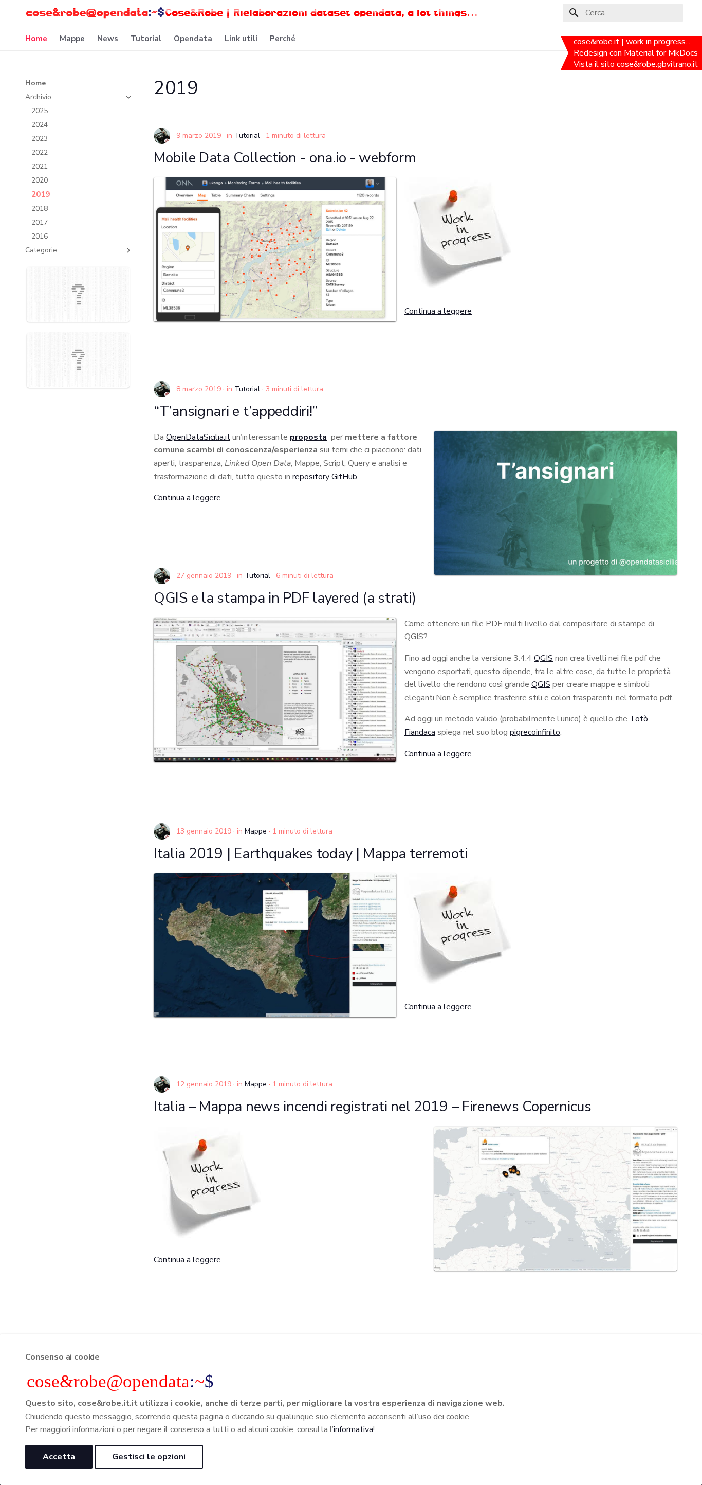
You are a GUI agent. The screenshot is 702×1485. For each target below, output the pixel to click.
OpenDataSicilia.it (198, 437)
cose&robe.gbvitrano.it (658, 64)
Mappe (72, 39)
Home (36, 39)
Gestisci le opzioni (149, 1456)
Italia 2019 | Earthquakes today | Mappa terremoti (310, 853)
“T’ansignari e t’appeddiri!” (236, 411)
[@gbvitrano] (162, 136)
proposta (308, 437)
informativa (353, 1429)
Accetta (59, 1456)
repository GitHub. (325, 476)
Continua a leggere (438, 311)
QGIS (543, 658)
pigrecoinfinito (535, 732)
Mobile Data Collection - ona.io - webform (285, 158)
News (107, 39)
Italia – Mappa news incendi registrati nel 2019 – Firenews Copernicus (373, 1106)
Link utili (241, 39)
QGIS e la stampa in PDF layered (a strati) (285, 598)
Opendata (193, 39)
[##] (74, 319)
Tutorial (146, 39)
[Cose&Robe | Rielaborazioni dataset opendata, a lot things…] (95, 13)
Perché (282, 39)
